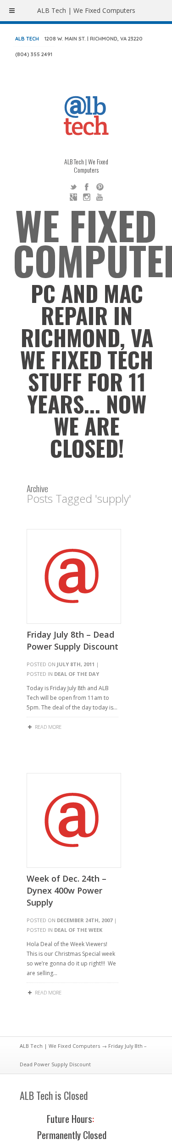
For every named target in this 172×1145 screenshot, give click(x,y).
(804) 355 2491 (33, 54)
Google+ (73, 197)
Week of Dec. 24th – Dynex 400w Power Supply (66, 890)
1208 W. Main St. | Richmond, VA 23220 (93, 38)
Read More (48, 726)
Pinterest (100, 187)
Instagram (86, 197)
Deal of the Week (78, 929)
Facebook (86, 187)
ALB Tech (27, 38)
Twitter (73, 187)
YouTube (100, 197)
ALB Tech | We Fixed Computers (60, 1045)
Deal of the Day (76, 673)
